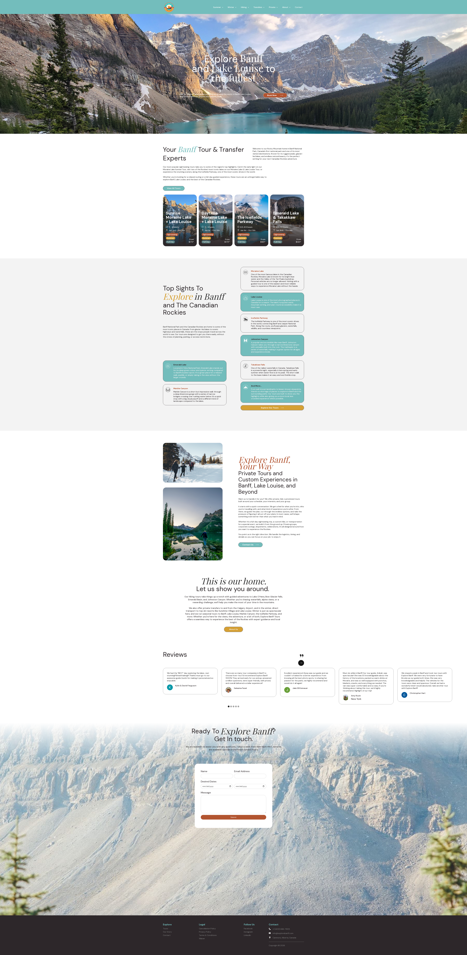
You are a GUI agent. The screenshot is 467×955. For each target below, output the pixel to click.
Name (204, 771)
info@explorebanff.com (283, 933)
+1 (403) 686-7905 (281, 929)
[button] (218, 7)
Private (272, 7)
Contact (298, 7)
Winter (231, 7)
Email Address (242, 771)
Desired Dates (208, 781)
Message (206, 792)
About (285, 7)
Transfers (257, 7)
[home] (169, 7)
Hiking (244, 7)
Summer (217, 7)
